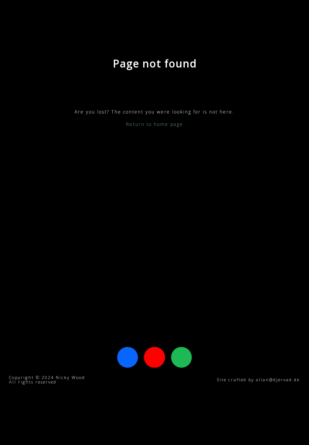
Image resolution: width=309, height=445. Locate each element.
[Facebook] (127, 357)
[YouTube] (154, 357)
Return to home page (154, 124)
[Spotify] (181, 357)
